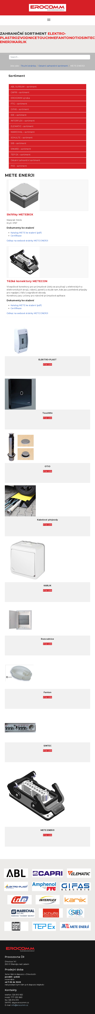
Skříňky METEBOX (20, 214)
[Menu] (48, 20)
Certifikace (16, 236)
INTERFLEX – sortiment (23, 121)
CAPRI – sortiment (20, 92)
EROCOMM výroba (20, 98)
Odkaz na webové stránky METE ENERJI (27, 241)
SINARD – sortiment (21, 149)
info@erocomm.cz (20, 1005)
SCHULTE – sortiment (22, 137)
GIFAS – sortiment (20, 109)
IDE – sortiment (19, 115)
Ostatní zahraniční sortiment (25, 160)
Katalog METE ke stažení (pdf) (26, 233)
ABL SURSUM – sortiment (24, 87)
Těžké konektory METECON (27, 281)
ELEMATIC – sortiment (22, 126)
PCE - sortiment (19, 166)
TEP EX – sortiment (21, 154)
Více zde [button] (47, 364)
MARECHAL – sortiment (23, 132)
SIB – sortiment (18, 143)
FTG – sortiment (19, 104)
